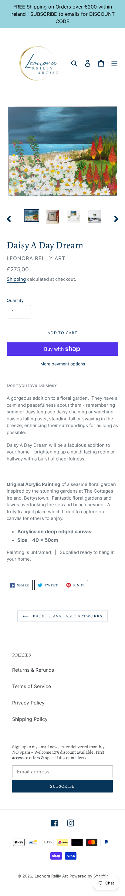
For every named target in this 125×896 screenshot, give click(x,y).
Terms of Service (31, 686)
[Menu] (114, 63)
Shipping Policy (30, 719)
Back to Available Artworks (67, 616)
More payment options (62, 363)
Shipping (16, 279)
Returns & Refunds (33, 670)
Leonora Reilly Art (51, 876)
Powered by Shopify (88, 876)
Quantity (15, 300)
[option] (31, 216)
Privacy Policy (28, 703)
